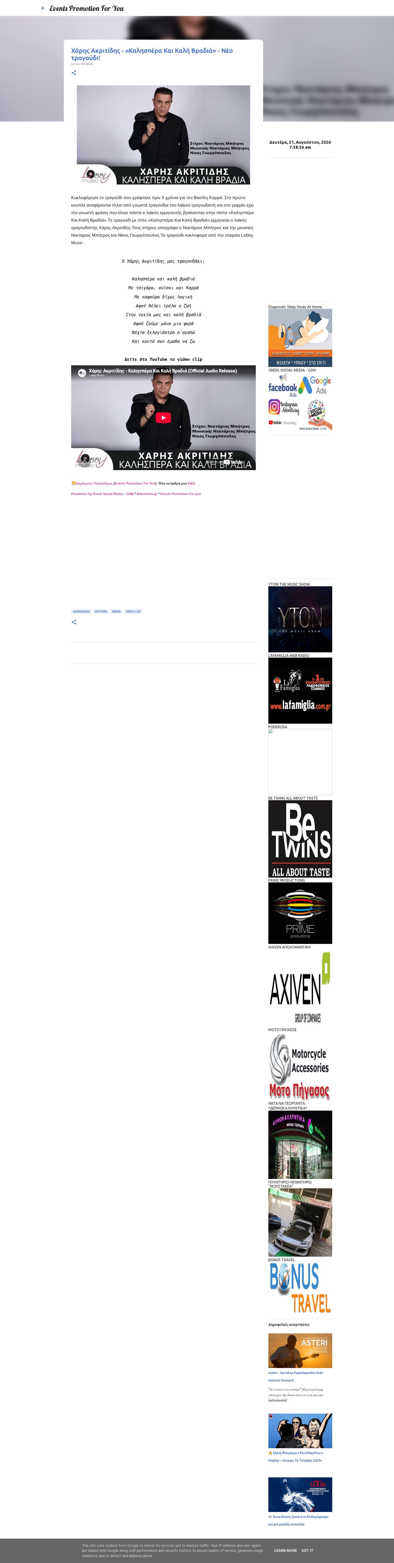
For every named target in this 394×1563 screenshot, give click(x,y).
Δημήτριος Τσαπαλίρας (94, 483)
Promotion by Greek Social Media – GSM (102, 494)
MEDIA (116, 611)
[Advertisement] (163, 552)
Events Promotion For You (86, 8)
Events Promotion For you (180, 494)
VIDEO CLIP (133, 611)
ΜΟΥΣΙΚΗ (101, 611)
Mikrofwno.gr (147, 494)
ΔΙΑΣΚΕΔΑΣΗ (81, 611)
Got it (307, 1550)
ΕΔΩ (191, 483)
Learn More (285, 1550)
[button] (74, 73)
